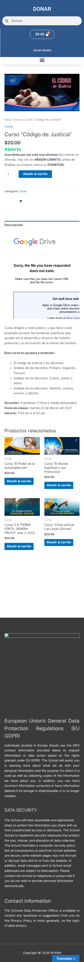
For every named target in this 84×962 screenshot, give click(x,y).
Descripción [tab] (13, 225)
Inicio (7, 119)
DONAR (42, 9)
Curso (18, 119)
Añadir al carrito (35, 174)
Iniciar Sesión (42, 50)
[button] (42, 60)
